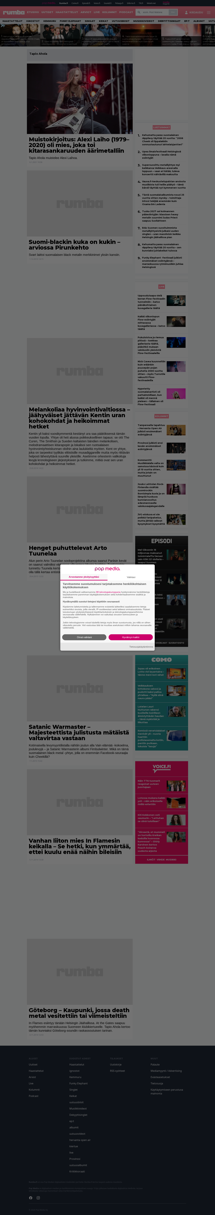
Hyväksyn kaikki (130, 637)
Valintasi (131, 577)
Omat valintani (84, 637)
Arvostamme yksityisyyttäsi (84, 576)
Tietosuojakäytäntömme (141, 646)
